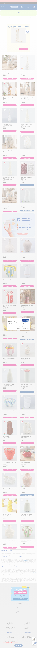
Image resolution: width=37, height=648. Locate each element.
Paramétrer (18, 328)
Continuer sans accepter (10, 328)
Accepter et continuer (26, 328)
